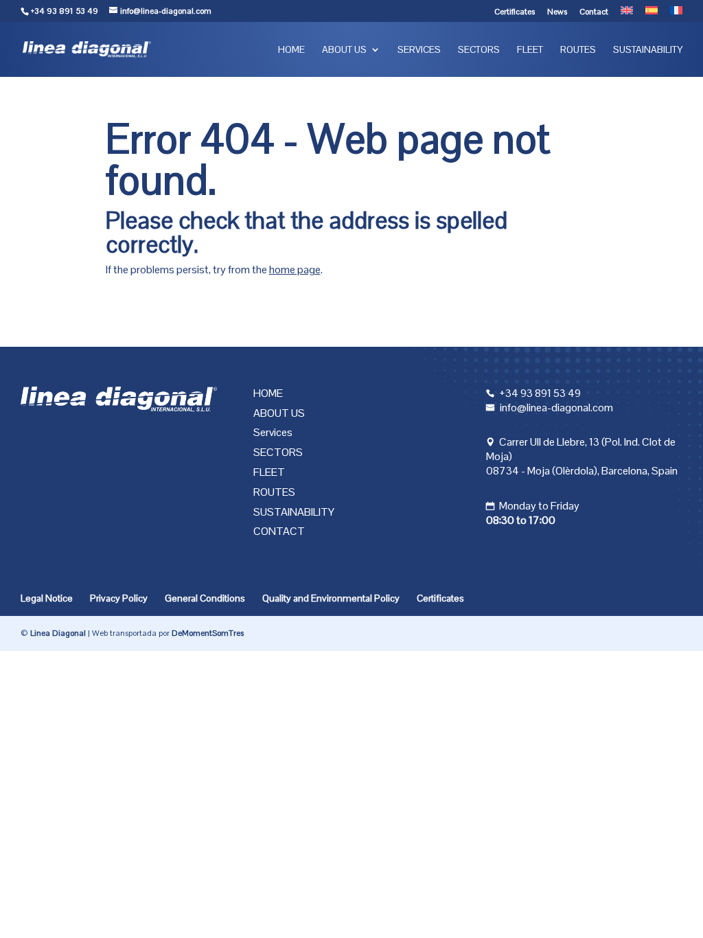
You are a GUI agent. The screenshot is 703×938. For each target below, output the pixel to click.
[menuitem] (627, 14)
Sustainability (647, 50)
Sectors (479, 50)
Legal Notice (47, 598)
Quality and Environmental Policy (331, 598)
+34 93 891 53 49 (64, 10)
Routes (578, 50)
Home (291, 50)
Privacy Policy (119, 598)
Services (419, 50)
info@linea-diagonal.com (556, 407)
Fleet (530, 50)
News (557, 12)
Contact (593, 12)
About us (344, 50)
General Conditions (205, 598)
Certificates (514, 12)
